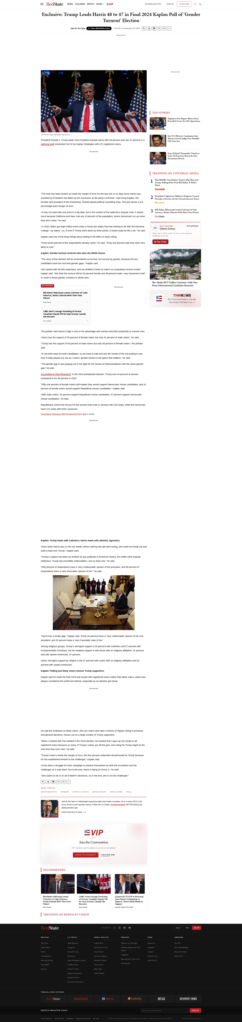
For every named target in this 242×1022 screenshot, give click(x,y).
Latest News (45, 947)
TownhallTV (45, 965)
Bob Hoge (98, 969)
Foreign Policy (73, 965)
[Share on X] (144, 28)
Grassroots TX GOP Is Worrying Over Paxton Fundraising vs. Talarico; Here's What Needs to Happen (129, 900)
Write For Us (152, 960)
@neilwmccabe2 (118, 805)
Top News (44, 943)
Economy (71, 956)
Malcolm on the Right (129, 943)
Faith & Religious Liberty (77, 960)
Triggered (124, 955)
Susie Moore (99, 952)
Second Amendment (75, 982)
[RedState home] (50, 928)
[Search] (195, 4)
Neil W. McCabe (78, 28)
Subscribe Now (108, 855)
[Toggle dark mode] (200, 4)
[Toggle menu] (41, 4)
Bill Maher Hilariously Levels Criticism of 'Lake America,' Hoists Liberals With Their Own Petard (57, 900)
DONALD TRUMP (99, 792)
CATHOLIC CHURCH (80, 792)
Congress (71, 947)
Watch (43, 952)
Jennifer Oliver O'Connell (124, 907)
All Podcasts (125, 963)
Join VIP (196, 928)
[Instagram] (119, 928)
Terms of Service (46, 1018)
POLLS (128, 792)
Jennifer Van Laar (101, 947)
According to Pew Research (56, 374)
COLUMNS (80, 4)
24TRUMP (65, 792)
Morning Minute (47, 960)
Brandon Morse (100, 960)
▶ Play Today (160, 241)
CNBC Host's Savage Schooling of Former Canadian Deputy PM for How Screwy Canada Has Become (93, 900)
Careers (151, 952)
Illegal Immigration (75, 973)
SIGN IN (170, 4)
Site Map (96, 1018)
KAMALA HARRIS (116, 792)
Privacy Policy (59, 1018)
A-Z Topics (72, 937)
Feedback (70, 1018)
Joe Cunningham (101, 956)
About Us (151, 943)
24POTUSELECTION (49, 792)
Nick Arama (47, 907)
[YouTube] (130, 928)
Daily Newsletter (180, 952)
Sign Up (195, 1010)
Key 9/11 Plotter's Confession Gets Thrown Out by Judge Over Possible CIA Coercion (183, 139)
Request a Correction (83, 1018)
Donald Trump (73, 952)
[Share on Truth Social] (149, 28)
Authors (44, 969)
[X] (114, 928)
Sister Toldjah (99, 973)
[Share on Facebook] (154, 28)
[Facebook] (125, 928)
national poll (47, 144)
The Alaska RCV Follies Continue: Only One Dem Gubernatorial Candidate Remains (175, 284)
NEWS (70, 4)
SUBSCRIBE (184, 4)
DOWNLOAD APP (153, 4)
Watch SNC (178, 956)
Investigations (46, 956)
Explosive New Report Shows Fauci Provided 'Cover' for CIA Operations (184, 120)
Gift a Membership (181, 947)
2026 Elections (73, 943)
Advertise (151, 947)
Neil (84, 414)
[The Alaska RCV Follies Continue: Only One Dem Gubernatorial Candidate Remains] (175, 264)
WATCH (90, 4)
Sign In (178, 928)
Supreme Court (73, 978)
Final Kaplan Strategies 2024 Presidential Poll (60, 414)
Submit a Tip (152, 956)
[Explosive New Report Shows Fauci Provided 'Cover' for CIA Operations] (158, 123)
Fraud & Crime (73, 969)
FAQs (187, 928)
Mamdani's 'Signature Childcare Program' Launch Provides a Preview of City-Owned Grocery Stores (177, 197)
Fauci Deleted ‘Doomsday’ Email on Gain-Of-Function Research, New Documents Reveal (184, 156)
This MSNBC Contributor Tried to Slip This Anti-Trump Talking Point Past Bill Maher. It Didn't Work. (177, 182)
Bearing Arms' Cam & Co (130, 959)
